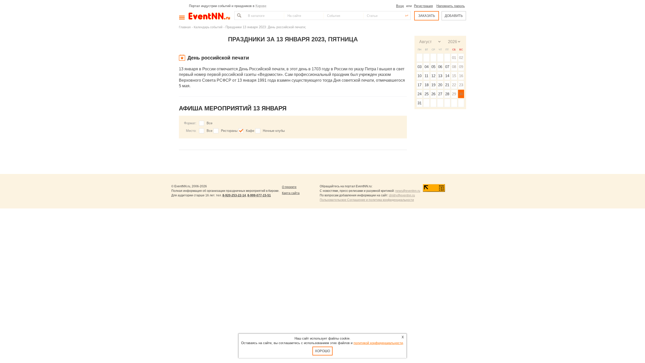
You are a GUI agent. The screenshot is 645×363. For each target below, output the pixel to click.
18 (427, 85)
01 (454, 57)
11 (426, 76)
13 (440, 76)
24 (419, 94)
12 (433, 76)
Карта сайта (291, 193)
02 (461, 57)
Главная (185, 27)
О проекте (289, 187)
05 (433, 67)
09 (461, 67)
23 (461, 85)
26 (433, 94)
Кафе (250, 131)
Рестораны (229, 131)
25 (427, 94)
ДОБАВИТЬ (454, 16)
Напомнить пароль (450, 6)
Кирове (260, 6)
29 (454, 94)
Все (209, 123)
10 (419, 76)
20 (440, 85)
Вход (400, 6)
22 (454, 85)
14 (447, 76)
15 (454, 76)
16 (461, 76)
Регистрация (423, 6)
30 (461, 94)
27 (440, 94)
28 (447, 94)
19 (433, 85)
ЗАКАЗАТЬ (426, 16)
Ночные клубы (274, 131)
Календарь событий (208, 27)
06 (440, 67)
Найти (238, 15)
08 (454, 67)
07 (447, 67)
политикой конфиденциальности (378, 343)
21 (447, 85)
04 (427, 67)
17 (419, 85)
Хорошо (322, 351)
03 (419, 67)
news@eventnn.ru (407, 191)
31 (419, 103)
